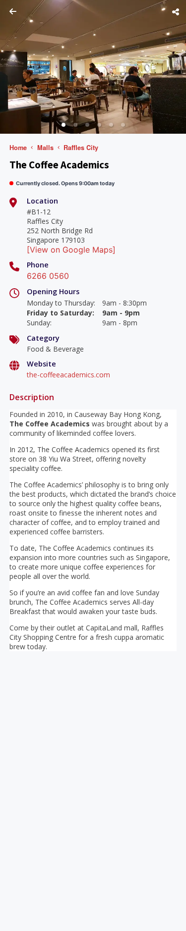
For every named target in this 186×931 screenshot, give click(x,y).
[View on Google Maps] (71, 250)
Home (18, 147)
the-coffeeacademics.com (68, 374)
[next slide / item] (179, 67)
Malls (45, 147)
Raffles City (80, 147)
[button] (63, 125)
